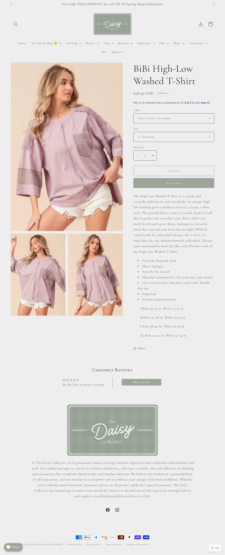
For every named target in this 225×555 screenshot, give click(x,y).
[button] (15, 24)
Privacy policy (93, 544)
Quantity (138, 147)
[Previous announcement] (11, 4)
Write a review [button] (141, 382)
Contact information (137, 544)
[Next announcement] (214, 4)
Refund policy (74, 544)
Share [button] (142, 348)
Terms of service (114, 544)
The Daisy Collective (30, 544)
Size (135, 128)
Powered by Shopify (52, 544)
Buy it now (174, 183)
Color (136, 110)
